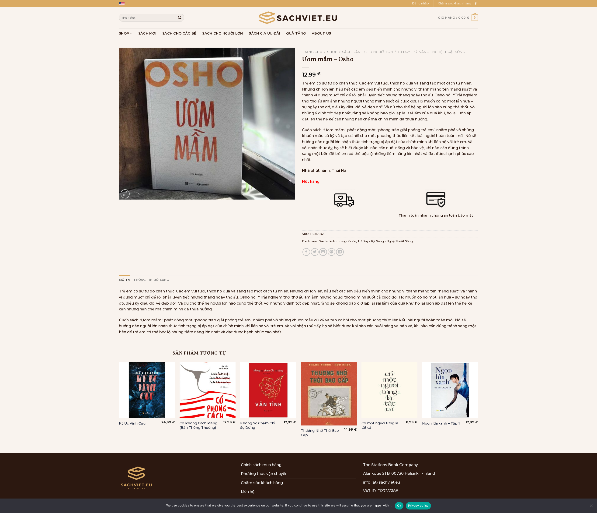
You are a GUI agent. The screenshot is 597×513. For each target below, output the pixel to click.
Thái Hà (339, 170)
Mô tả (124, 279)
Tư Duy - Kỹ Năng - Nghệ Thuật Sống (431, 52)
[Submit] (180, 18)
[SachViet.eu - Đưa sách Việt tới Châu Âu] (298, 17)
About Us (321, 33)
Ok (399, 505)
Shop (124, 33)
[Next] (477, 407)
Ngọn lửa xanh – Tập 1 (441, 423)
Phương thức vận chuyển (264, 473)
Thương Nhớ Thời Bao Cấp (320, 433)
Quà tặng (296, 33)
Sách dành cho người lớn (367, 52)
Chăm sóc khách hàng (454, 3)
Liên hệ (247, 491)
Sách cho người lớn (222, 33)
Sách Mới (147, 33)
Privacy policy (418, 505)
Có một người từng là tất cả (379, 425)
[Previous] (119, 407)
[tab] (124, 280)
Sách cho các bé (179, 33)
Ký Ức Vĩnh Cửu (132, 423)
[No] (591, 507)
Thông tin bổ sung (151, 279)
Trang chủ (312, 52)
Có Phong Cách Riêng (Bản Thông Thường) (198, 425)
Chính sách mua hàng (261, 465)
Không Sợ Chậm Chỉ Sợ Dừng (257, 425)
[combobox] (151, 17)
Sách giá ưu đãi (264, 33)
